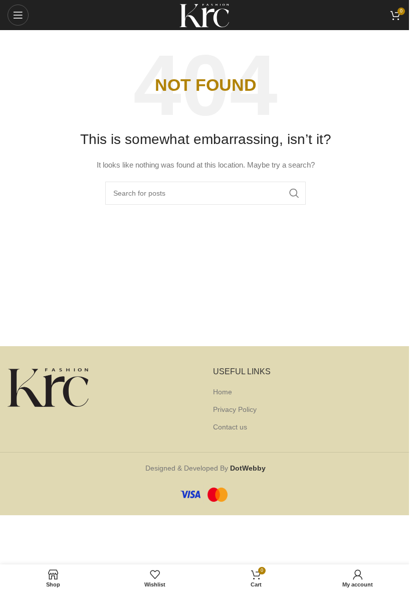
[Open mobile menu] (18, 15)
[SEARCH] (294, 193)
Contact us (230, 427)
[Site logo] (205, 15)
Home (222, 392)
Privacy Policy (235, 409)
